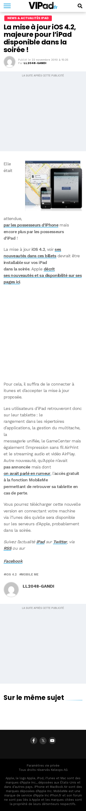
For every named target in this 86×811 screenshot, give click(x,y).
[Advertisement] (43, 333)
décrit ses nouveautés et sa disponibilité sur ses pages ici (43, 276)
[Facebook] (33, 740)
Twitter (60, 541)
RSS (7, 548)
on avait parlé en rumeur (27, 473)
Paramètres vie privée (43, 765)
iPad (40, 541)
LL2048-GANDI (35, 63)
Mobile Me (29, 574)
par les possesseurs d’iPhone (31, 225)
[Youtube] (52, 740)
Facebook (13, 561)
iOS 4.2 (11, 574)
